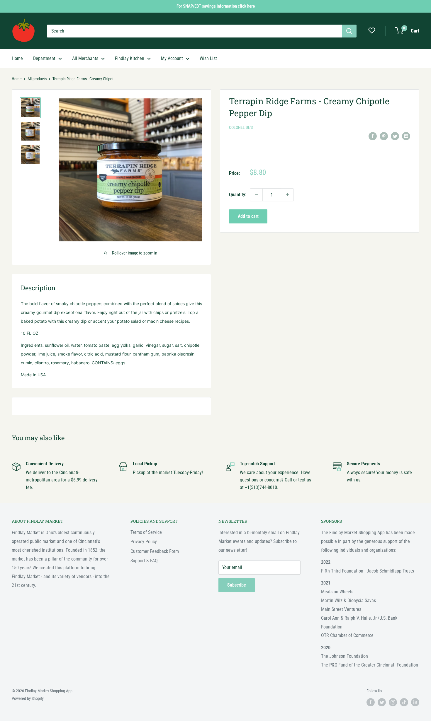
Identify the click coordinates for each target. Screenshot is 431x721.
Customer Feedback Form (154, 551)
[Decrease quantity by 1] (256, 195)
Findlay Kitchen (129, 58)
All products (37, 78)
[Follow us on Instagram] (393, 702)
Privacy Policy (143, 541)
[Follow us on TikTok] (404, 702)
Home (17, 58)
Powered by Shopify (28, 698)
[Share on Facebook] (373, 135)
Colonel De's (241, 127)
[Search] (349, 31)
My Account (172, 58)
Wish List (208, 58)
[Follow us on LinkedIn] (415, 702)
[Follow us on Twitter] (382, 702)
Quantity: (237, 194)
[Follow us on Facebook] (370, 702)
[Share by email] (406, 135)
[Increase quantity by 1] (287, 195)
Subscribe (236, 585)
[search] (194, 31)
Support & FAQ (144, 560)
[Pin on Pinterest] (384, 135)
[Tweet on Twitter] (395, 135)
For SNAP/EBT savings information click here (216, 6)
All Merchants (85, 58)
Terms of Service (146, 532)
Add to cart (248, 216)
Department (44, 58)
